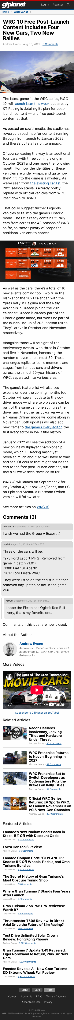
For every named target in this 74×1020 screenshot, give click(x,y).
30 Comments (53, 743)
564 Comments (25, 928)
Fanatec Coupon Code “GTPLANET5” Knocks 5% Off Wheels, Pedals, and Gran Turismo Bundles (36, 862)
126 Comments (25, 913)
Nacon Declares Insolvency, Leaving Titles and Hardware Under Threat (45, 733)
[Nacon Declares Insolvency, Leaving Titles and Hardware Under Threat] (16, 735)
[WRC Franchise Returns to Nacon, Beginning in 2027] (16, 758)
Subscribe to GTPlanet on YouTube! (37, 712)
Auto (49, 989)
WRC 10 (43, 507)
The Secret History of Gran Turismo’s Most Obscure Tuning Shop (33, 878)
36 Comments (26, 850)
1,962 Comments (26, 976)
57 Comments (53, 789)
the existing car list (45, 183)
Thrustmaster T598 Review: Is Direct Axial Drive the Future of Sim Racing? (33, 923)
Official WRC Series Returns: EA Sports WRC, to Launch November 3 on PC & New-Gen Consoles (50, 804)
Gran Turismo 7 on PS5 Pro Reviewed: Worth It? (34, 908)
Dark (37, 989)
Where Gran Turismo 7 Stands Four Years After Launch (36, 893)
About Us (26, 996)
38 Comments (53, 764)
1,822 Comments (27, 943)
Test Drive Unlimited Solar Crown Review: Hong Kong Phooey (30, 937)
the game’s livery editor (43, 427)
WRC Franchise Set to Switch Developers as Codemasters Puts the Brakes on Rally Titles (47, 779)
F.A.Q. (39, 996)
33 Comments (25, 884)
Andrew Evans (31, 644)
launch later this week (32, 104)
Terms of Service (56, 996)
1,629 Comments (27, 961)
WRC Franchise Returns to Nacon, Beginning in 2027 (48, 756)
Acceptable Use (31, 1001)
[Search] (68, 4)
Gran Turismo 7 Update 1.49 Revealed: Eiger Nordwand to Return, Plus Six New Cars (35, 954)
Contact (12, 996)
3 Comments (50, 44)
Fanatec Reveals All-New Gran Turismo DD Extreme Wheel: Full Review (35, 971)
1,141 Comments (26, 839)
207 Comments (54, 813)
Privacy (48, 1001)
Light (25, 989)
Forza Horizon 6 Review (22, 847)
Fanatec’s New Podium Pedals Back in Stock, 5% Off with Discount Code (34, 834)
